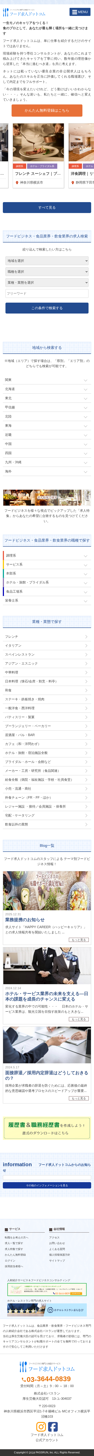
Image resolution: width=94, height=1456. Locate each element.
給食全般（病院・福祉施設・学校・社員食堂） (39, 779)
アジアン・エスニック (21, 663)
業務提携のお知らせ (25, 919)
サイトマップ (57, 1260)
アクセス (54, 1237)
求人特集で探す (14, 1249)
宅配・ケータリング (20, 815)
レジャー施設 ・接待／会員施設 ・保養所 (35, 806)
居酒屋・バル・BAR (20, 735)
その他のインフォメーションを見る (47, 1185)
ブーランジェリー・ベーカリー (28, 726)
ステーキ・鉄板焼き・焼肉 (24, 699)
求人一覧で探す (14, 1243)
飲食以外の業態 (16, 824)
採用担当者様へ (14, 1266)
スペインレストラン (20, 654)
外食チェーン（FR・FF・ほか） (29, 797)
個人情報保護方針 (59, 1255)
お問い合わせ (57, 1243)
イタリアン (13, 645)
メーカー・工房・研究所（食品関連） (33, 770)
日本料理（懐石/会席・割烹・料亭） (31, 681)
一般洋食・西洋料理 (20, 708)
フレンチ (11, 636)
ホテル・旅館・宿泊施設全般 (26, 753)
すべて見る (47, 207)
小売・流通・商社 (18, 788)
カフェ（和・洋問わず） (23, 744)
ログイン (10, 1260)
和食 (8, 690)
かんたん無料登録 (15, 1255)
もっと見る (79, 939)
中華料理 (11, 672)
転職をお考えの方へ (16, 1237)
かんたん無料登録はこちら (47, 110)
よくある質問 (57, 1249)
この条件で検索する (47, 308)
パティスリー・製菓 (20, 717)
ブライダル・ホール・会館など (28, 762)
